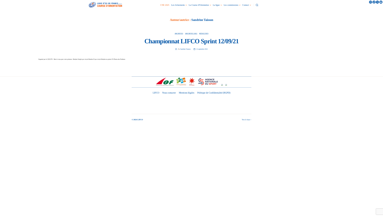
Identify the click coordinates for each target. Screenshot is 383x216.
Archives (179, 33)
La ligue (216, 5)
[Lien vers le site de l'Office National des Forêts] (226, 85)
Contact (245, 5)
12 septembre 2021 (202, 49)
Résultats (203, 33)
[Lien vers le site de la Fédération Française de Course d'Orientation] (181, 82)
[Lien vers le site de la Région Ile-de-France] (192, 82)
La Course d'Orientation (199, 5)
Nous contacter (169, 92)
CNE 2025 (164, 5)
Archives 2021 (191, 33)
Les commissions (231, 5)
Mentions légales (186, 92)
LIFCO (156, 92)
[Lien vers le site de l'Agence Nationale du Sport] (208, 82)
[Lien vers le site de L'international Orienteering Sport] (165, 82)
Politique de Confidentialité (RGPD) (213, 92)
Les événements (178, 5)
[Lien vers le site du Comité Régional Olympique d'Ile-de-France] (222, 85)
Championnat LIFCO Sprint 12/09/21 (191, 41)
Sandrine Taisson (185, 49)
